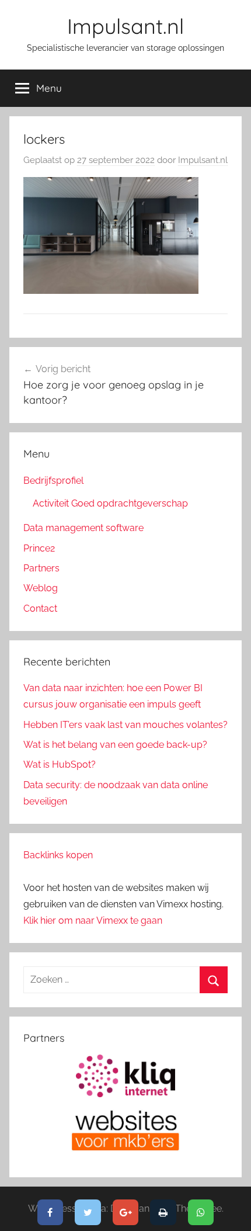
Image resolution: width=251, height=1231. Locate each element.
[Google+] (126, 1212)
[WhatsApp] (201, 1212)
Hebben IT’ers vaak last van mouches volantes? (125, 724)
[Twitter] (88, 1212)
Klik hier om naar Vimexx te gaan (92, 920)
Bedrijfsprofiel (53, 480)
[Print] (163, 1212)
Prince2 (39, 548)
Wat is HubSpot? (59, 764)
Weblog (40, 588)
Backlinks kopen (58, 855)
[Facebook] (50, 1212)
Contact (40, 608)
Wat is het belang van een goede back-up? (115, 744)
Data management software (83, 527)
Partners (41, 568)
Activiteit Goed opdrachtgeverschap (110, 503)
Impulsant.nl (125, 26)
